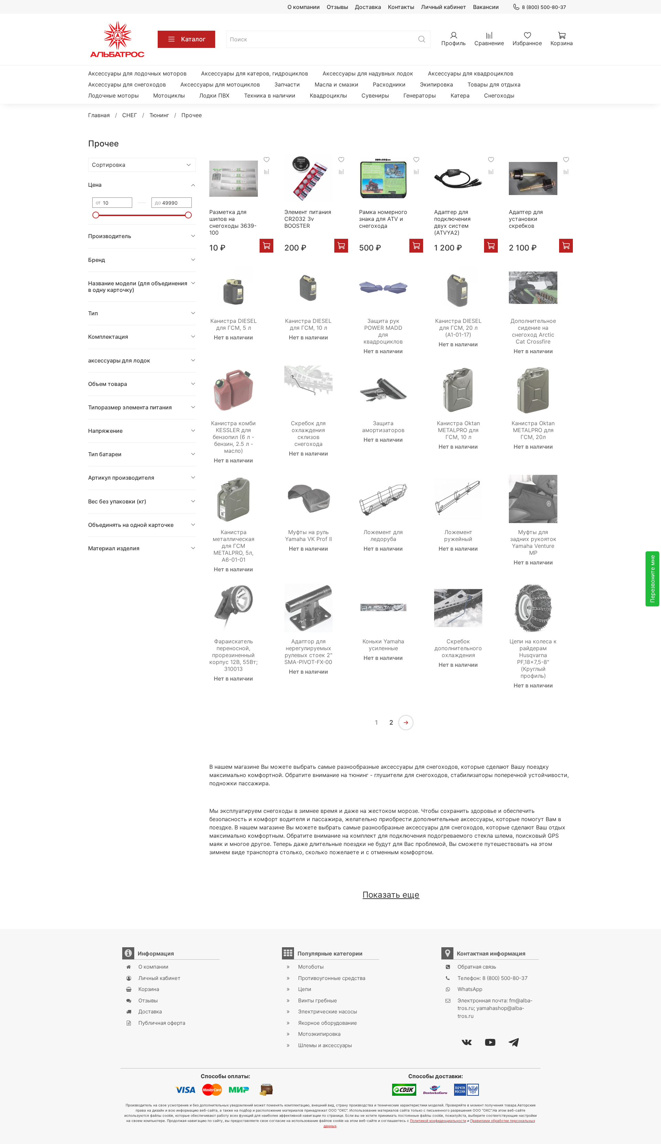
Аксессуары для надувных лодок (368, 73)
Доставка (368, 6)
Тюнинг (159, 115)
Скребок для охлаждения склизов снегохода (308, 433)
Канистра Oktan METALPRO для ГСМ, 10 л (458, 430)
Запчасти (287, 84)
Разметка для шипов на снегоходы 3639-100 (232, 222)
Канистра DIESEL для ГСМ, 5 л (233, 324)
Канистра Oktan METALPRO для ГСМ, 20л (533, 430)
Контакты (401, 6)
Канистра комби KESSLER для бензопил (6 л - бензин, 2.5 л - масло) (233, 437)
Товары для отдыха (494, 84)
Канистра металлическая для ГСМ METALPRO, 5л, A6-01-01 (233, 546)
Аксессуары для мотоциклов (220, 84)
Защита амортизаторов (383, 426)
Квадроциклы (328, 95)
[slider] (96, 215)
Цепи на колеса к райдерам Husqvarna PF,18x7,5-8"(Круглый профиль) (533, 658)
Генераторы (419, 95)
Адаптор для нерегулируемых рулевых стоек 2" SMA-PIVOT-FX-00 (308, 651)
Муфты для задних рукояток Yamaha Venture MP (533, 542)
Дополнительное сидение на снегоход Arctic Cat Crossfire (533, 331)
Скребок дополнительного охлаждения (458, 648)
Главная (99, 115)
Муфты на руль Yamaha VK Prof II (308, 535)
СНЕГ (129, 115)
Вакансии (486, 6)
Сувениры (375, 95)
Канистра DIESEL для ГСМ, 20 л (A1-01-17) (458, 327)
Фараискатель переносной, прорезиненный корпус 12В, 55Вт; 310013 (233, 655)
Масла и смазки (336, 84)
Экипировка (436, 84)
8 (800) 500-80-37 (544, 7)
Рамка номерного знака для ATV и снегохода (383, 218)
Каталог (193, 39)
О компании (303, 6)
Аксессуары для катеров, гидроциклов (254, 73)
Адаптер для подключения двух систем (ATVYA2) (452, 222)
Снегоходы (499, 95)
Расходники (389, 84)
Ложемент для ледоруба (383, 535)
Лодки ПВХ (214, 95)
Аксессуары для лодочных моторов (137, 73)
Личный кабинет (443, 6)
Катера (460, 95)
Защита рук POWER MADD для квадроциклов (383, 331)
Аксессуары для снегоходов (127, 84)
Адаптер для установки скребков (526, 218)
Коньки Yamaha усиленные (383, 645)
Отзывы (337, 6)
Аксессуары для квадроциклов (470, 73)
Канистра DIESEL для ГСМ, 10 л (308, 324)
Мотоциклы (169, 95)
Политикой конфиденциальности (438, 1121)
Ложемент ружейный (458, 535)
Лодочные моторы (113, 95)
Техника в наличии (269, 95)
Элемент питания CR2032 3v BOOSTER (307, 218)
